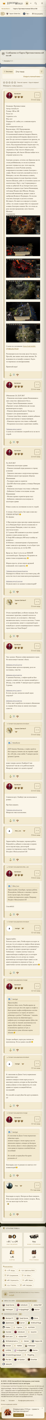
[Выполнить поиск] (41, 71)
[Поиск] (35, 3)
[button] (28, 3)
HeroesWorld (5, 9)
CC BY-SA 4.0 (39, 1386)
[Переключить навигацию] (42, 3)
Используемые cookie (9, 1404)
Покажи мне (18, 1415)
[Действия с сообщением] (37, 95)
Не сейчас (29, 1415)
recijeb (11, 1295)
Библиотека (8, 1266)
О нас (3, 1400)
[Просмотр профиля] (10, 95)
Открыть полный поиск (31, 76)
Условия (12, 1400)
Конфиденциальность (26, 1400)
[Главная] (12, 3)
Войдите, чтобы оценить (13, 86)
